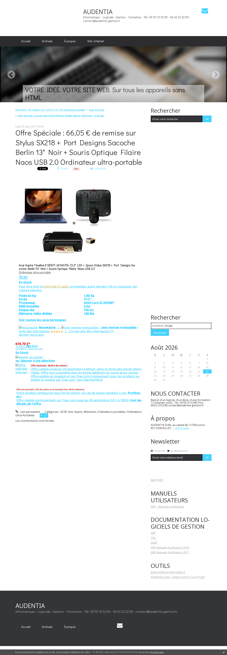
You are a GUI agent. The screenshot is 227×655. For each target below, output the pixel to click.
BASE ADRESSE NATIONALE (168, 572)
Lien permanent (29, 412)
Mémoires (90, 412)
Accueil (25, 41)
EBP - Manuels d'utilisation (167, 507)
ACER (63, 412)
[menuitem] (25, 41)
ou (35, 361)
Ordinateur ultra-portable (35, 272)
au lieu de (26, 345)
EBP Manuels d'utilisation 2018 (170, 547)
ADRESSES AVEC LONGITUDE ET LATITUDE (178, 577)
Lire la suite (181, 428)
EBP (153, 533)
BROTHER (157, 480)
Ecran (23, 299)
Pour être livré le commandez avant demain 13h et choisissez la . (78, 288)
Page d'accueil (96, 109)
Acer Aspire (75, 412)
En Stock (25, 282)
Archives (47, 41)
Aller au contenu (12, 3)
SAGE (154, 543)
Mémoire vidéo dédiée (35, 313)
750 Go (89, 310)
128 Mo (89, 313)
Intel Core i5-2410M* (99, 303)
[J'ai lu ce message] (223, 652)
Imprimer (100, 168)
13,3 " (88, 299)
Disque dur (27, 310)
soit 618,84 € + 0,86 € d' (29, 348)
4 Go (87, 306)
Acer (23, 277)
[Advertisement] (48, 17)
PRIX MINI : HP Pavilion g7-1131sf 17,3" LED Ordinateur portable (50, 109)
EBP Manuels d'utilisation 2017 (170, 552)
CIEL (153, 538)
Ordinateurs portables (111, 412)
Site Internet (95, 41)
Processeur (27, 303)
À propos (70, 41)
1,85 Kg (89, 295)
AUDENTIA (98, 11)
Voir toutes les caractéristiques (42, 320)
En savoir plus (157, 652)
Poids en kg (27, 295)
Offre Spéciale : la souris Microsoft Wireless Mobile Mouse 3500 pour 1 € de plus (61, 115)
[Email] (205, 10)
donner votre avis (31, 335)
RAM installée (29, 306)
